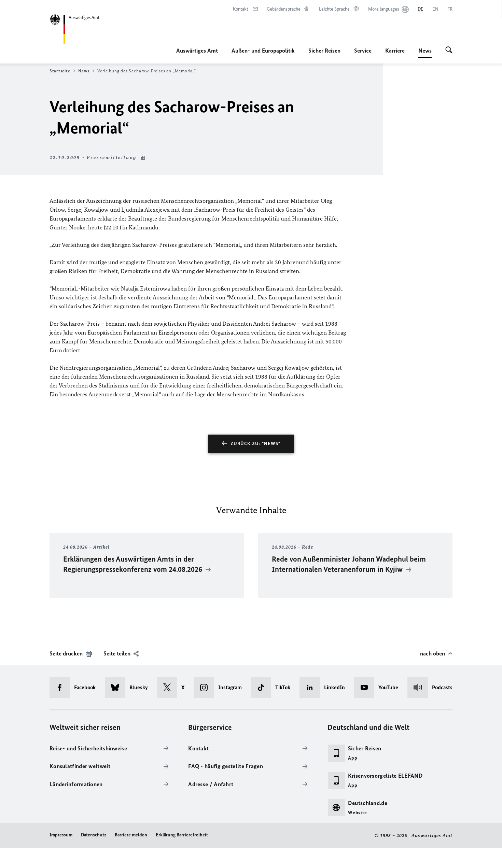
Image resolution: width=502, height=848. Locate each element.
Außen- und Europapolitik (263, 50)
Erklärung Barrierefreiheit (182, 835)
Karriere (395, 50)
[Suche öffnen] (448, 50)
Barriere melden (131, 835)
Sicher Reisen (324, 50)
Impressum (61, 835)
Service (363, 50)
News (425, 52)
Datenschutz (93, 835)
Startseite (60, 70)
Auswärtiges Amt (197, 50)
